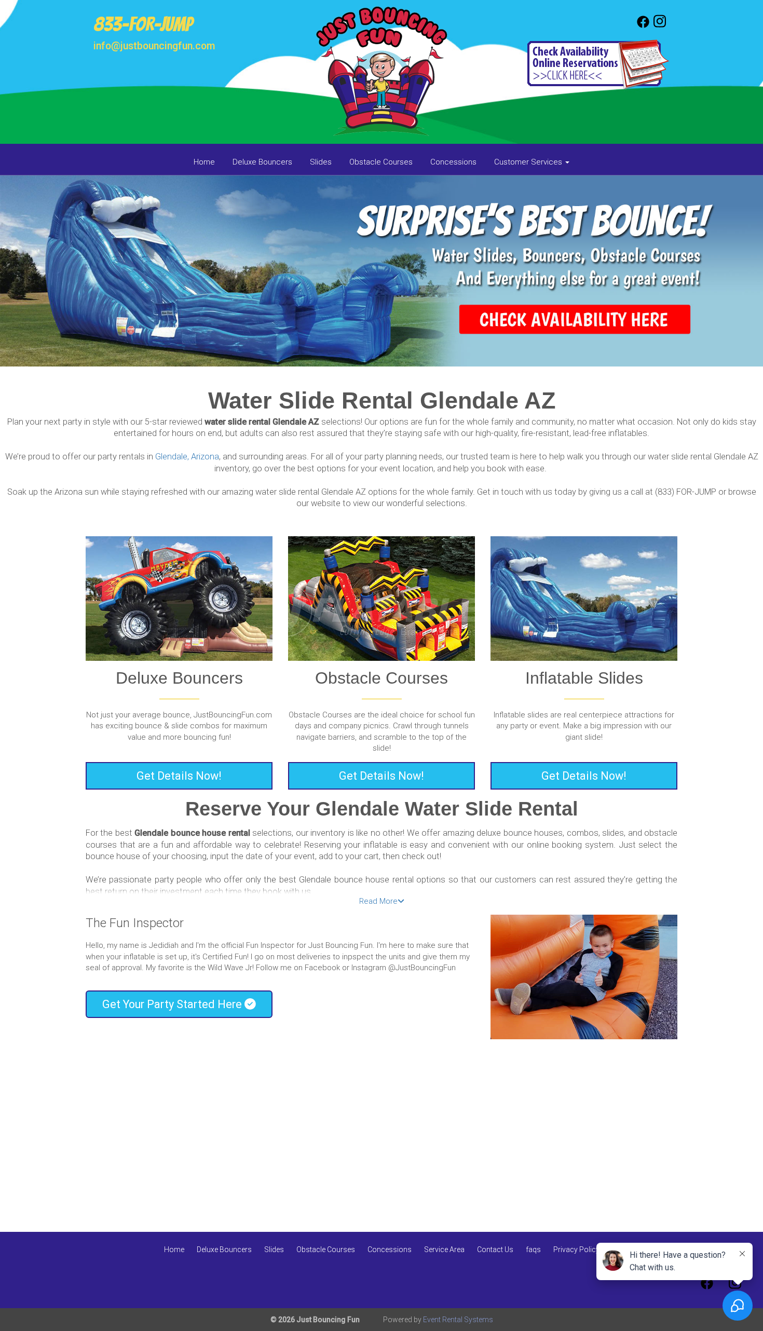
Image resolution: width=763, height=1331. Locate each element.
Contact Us (495, 1249)
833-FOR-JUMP (143, 24)
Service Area (444, 1249)
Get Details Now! (179, 775)
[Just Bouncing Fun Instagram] (659, 25)
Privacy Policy (576, 1249)
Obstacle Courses (381, 162)
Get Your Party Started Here (173, 1004)
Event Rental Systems (458, 1319)
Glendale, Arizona (187, 456)
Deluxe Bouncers (262, 162)
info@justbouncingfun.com (154, 46)
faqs (533, 1249)
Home (204, 162)
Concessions (453, 162)
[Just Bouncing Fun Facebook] (643, 25)
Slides (321, 162)
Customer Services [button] (529, 162)
